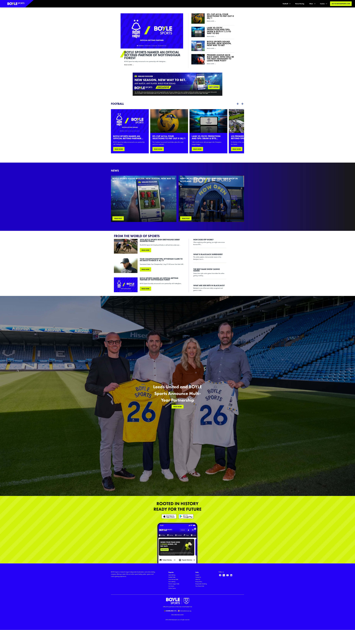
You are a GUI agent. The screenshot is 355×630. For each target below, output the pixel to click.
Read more (145, 250)
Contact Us (198, 577)
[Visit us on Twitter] (223, 575)
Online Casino (172, 588)
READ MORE (119, 149)
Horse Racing (299, 4)
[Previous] (238, 104)
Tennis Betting (171, 581)
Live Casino (171, 586)
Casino (322, 4)
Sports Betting (171, 575)
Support (197, 575)
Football (285, 4)
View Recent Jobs (199, 586)
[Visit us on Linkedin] (231, 575)
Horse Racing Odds (173, 579)
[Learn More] (169, 516)
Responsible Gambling (201, 584)
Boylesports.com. (176, 619)
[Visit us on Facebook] (220, 575)
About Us (197, 579)
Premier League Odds (173, 584)
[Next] (242, 104)
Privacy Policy (198, 581)
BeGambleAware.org (185, 611)
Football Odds (171, 577)
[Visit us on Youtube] (227, 575)
